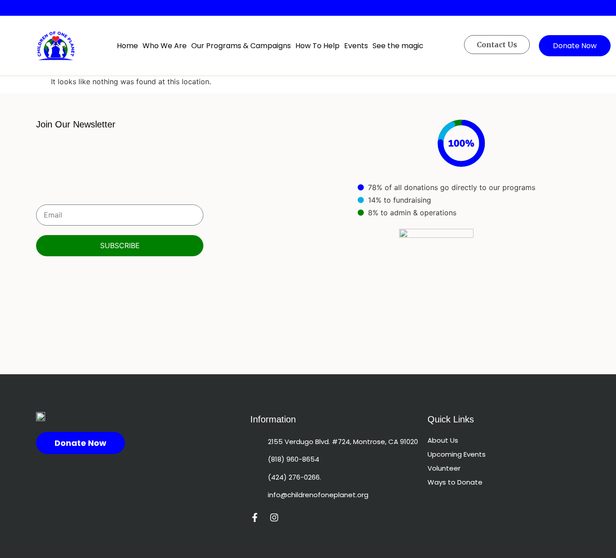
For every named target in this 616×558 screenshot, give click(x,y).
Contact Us (497, 44)
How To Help (317, 46)
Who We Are (165, 46)
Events (356, 46)
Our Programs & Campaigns (241, 46)
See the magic (397, 46)
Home (127, 46)
